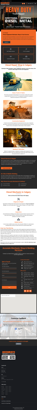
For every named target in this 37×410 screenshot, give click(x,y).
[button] (1, 328)
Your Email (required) (5, 271)
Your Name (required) (5, 266)
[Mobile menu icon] (35, 3)
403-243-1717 (30, 3)
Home (2, 398)
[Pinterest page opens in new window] (3, 381)
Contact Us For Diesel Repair (6, 403)
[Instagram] (28, 291)
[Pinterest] (30, 291)
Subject (3, 275)
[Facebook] (25, 291)
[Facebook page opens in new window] (22, 3)
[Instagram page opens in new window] (24, 3)
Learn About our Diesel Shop (6, 401)
